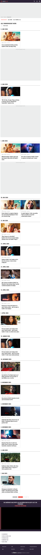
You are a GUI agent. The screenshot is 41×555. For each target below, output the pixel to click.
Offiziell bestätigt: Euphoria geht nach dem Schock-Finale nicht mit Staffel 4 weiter (10, 158)
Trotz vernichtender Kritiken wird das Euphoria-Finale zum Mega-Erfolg (10, 45)
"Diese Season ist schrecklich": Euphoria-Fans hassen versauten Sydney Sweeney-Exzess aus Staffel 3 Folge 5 (10, 238)
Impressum (4, 546)
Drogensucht (4, 19)
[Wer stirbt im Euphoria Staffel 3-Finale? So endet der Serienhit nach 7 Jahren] (30, 148)
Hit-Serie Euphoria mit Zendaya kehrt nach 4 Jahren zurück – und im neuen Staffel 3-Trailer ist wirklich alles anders (10, 330)
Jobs (3, 549)
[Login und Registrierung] (37, 1)
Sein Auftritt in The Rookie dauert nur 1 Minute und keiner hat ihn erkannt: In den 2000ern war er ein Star (10, 376)
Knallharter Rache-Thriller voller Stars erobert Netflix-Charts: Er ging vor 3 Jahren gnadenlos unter (10, 467)
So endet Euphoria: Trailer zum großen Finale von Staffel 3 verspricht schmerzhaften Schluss (29, 214)
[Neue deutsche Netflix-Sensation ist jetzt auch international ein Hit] (10, 389)
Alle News (10, 19)
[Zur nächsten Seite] (26, 497)
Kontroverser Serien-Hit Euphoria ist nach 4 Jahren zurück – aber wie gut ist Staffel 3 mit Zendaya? (10, 307)
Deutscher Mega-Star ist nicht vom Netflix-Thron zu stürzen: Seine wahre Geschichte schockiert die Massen (10, 444)
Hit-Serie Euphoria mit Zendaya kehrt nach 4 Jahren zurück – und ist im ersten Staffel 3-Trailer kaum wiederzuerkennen (10, 353)
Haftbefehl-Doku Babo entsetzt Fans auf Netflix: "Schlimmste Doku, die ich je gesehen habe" (10, 421)
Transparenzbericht (33, 546)
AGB (12, 546)
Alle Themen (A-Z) (17, 19)
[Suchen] (34, 1)
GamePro (22, 549)
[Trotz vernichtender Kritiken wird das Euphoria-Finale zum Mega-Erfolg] (10, 36)
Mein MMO (32, 549)
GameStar (13, 549)
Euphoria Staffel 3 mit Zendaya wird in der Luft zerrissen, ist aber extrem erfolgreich (10, 261)
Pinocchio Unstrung (20, 506)
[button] (5, 25)
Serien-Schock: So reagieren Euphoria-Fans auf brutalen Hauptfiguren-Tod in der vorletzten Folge (10, 214)
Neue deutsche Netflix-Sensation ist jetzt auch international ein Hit (10, 398)
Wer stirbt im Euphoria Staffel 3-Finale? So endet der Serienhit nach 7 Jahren (29, 157)
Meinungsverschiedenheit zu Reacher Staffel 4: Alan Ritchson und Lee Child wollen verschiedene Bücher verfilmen (10, 490)
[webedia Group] (20, 553)
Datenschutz (22, 546)
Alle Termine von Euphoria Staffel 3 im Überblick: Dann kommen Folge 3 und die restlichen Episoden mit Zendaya (10, 284)
